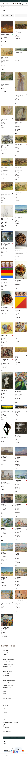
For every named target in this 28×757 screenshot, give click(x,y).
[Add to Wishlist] (12, 59)
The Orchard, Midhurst (5, 194)
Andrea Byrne (4, 437)
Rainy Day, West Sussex (5, 148)
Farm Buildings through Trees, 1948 (5, 61)
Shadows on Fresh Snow (5, 603)
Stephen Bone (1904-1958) (18, 215)
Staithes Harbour (18, 411)
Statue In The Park (18, 147)
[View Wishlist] (24, 4)
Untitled (16, 281)
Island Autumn (4, 37)
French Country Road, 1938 (5, 85)
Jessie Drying (17, 125)
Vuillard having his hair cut (6, 221)
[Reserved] (12, 34)
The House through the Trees (19, 171)
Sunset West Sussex (4, 170)
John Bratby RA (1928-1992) (18, 392)
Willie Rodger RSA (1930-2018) (19, 601)
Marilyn (16, 311)
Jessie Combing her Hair (19, 95)
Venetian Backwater (18, 394)
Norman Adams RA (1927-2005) (19, 354)
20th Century (6, 727)
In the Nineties (4, 362)
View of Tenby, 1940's (18, 217)
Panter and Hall (15, 748)
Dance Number (17, 603)
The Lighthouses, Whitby (5, 483)
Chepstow (16, 580)
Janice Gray (4, 335)
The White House (18, 194)
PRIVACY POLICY (6, 701)
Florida (16, 54)
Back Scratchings (4, 337)
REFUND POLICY (6, 696)
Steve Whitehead (5, 410)
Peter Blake (4, 279)
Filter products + (7, 15)
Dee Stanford (18, 250)
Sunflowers (16, 356)
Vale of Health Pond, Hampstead (18, 507)
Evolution (3, 309)
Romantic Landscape (5, 411)
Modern (5, 724)
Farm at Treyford (18, 32)
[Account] (20, 4)
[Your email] (14, 719)
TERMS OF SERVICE (7, 698)
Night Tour (3, 631)
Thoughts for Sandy (4, 247)
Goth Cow (3, 392)
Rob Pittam (17, 435)
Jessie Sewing (17, 335)
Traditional (6, 726)
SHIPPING (5, 693)
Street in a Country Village (4, 531)
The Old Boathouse (18, 483)
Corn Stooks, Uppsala (5, 579)
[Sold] (26, 144)
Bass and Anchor (18, 436)
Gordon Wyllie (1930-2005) (5, 35)
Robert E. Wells (5, 390)
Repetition (16, 252)
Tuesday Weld (3, 281)
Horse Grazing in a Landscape (18, 556)
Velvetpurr (3, 438)
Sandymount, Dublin (18, 460)
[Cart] (26, 3)
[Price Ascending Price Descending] (21, 15)
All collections (4, 6)
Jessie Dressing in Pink (5, 119)
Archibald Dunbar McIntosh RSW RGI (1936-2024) (5, 244)
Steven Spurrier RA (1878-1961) (5, 360)
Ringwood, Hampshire (19, 531)
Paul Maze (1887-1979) (18, 30)
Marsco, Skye (3, 459)
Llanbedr (2, 555)
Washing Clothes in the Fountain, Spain (5, 507)
